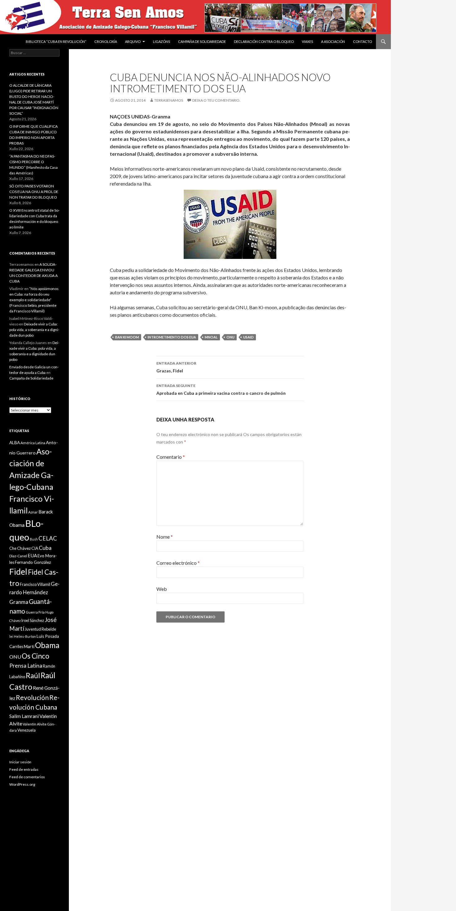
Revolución (32, 697)
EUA (32, 555)
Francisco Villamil (35, 584)
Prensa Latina (25, 665)
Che (12, 548)
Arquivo (133, 41)
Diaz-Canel (18, 556)
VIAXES (307, 41)
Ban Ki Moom (127, 337)
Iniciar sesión (20, 762)
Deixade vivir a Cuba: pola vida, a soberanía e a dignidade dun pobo (34, 330)
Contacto (362, 41)
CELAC (47, 538)
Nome (164, 537)
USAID (248, 337)
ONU (230, 337)
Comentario (170, 457)
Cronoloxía (105, 41)
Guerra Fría (35, 612)
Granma (18, 602)
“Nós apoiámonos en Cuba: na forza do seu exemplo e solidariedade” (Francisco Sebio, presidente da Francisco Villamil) (34, 299)
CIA (34, 548)
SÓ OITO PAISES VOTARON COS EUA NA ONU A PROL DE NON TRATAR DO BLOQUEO (33, 192)
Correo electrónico (178, 563)
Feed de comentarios (27, 777)
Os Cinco (35, 656)
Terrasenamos (168, 100)
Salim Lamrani (24, 716)
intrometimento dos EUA (172, 337)
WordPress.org (22, 784)
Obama (47, 645)
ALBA (14, 442)
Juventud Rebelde (40, 629)
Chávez (24, 548)
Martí (29, 646)
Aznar (33, 512)
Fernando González (33, 562)
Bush (34, 539)
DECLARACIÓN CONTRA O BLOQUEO (264, 41)
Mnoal (211, 337)
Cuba (45, 548)
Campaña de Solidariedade (202, 41)
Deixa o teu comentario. (216, 100)
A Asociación (333, 41)
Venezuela (26, 730)
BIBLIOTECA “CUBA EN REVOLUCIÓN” (56, 41)
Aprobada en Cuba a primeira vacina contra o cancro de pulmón (221, 389)
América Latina (32, 442)
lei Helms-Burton (22, 636)
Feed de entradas (23, 769)
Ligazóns (161, 41)
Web (161, 589)
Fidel (18, 571)
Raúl (33, 675)
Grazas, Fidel (176, 367)
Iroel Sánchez (32, 620)
